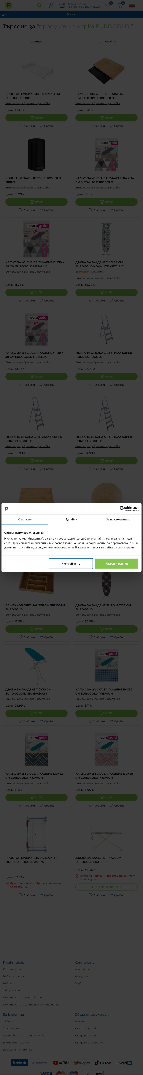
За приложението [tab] (118, 519)
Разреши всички (116, 563)
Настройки (68, 563)
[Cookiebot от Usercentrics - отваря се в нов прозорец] (122, 509)
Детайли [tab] (71, 519)
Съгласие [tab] (24, 519)
